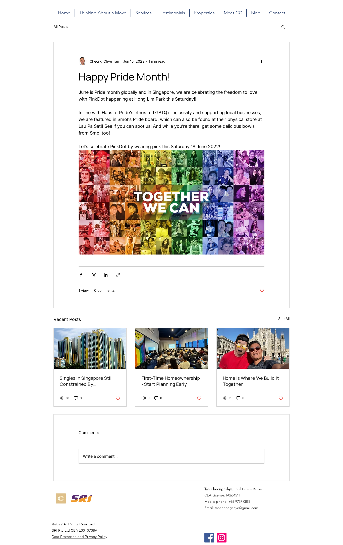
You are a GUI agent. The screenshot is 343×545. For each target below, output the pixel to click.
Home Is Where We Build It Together (251, 381)
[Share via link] (118, 274)
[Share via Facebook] (81, 274)
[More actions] (261, 61)
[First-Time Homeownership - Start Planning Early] (171, 348)
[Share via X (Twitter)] (93, 274)
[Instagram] (221, 537)
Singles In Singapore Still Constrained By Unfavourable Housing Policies (86, 381)
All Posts (60, 26)
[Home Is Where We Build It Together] (253, 348)
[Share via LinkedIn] (105, 274)
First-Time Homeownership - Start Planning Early (170, 381)
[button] (283, 27)
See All (284, 318)
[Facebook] (209, 537)
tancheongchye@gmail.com (236, 508)
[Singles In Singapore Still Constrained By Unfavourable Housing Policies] (90, 348)
